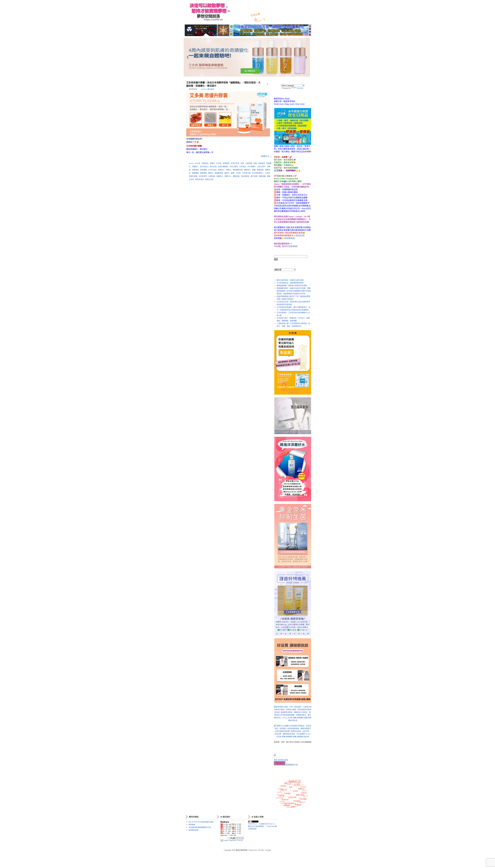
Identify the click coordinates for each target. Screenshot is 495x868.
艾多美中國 (246, 173)
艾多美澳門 (203, 176)
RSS (270, 18)
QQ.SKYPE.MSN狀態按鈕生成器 (200, 822)
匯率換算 (191, 825)
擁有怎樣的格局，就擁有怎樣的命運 (290, 280)
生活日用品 (212, 170)
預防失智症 (199, 179)
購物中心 (228, 176)
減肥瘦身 (195, 170)
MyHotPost (252, 824)
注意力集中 (261, 166)
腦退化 (226, 173)
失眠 (255, 163)
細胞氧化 (247, 170)
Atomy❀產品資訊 (207, 89)
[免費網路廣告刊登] (292, 765)
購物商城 (236, 176)
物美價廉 (203, 170)
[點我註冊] (300, 235)
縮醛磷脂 (203, 173)
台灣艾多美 (235, 163)
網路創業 (260, 170)
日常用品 (242, 166)
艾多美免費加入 (258, 173)
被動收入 (220, 176)
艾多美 (238, 173)
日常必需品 (233, 166)
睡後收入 (221, 170)
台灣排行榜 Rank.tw (267, 824)
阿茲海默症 (245, 176)
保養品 (212, 163)
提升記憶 (213, 166)
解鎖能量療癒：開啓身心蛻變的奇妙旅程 (292, 285)
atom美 (197, 163)
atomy (191, 163)
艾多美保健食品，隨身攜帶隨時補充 (290, 283)
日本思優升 (251, 166)
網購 (253, 170)
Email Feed (278, 18)
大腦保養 (248, 163)
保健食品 (205, 163)
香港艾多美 (209, 179)
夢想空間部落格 (209, 11)
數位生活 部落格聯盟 (256, 826)
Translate (299, 88)
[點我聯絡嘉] (289, 238)
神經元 (228, 170)
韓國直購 (262, 176)
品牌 (242, 163)
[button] (247, 57)
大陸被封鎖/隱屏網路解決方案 (199, 827)
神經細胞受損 (238, 170)
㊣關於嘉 (269, 5)
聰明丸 (210, 173)
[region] (229, 57)
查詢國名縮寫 (193, 830)
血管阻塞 (211, 176)
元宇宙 (218, 163)
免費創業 (226, 163)
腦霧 (232, 173)
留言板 (288, 5)
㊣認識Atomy (257, 5)
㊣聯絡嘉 (279, 5)
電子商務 (254, 176)
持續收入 (195, 166)
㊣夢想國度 (245, 5)
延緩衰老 (261, 163)
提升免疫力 (204, 166)
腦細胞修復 (219, 173)
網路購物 (195, 173)
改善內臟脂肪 (223, 166)
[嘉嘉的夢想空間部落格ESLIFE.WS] (253, 822)
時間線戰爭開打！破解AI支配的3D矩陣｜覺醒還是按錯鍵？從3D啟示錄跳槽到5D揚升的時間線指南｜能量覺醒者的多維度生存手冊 (294, 291)
